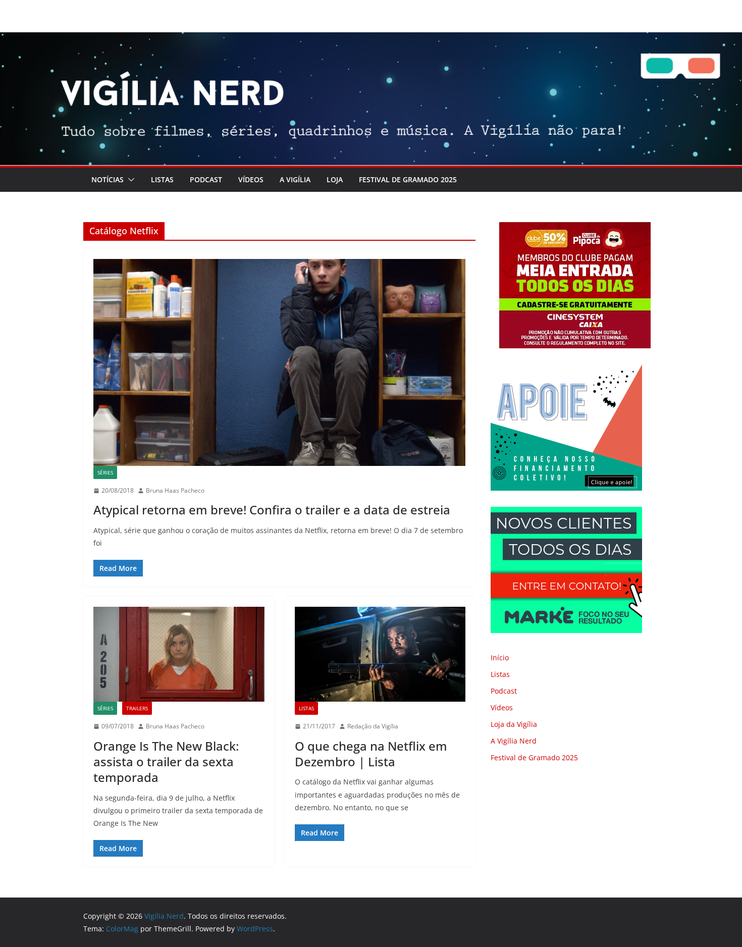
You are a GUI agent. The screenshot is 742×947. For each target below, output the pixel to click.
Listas (162, 179)
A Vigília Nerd (514, 741)
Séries (105, 472)
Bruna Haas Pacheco (175, 490)
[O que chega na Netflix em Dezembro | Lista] (380, 654)
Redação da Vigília (372, 726)
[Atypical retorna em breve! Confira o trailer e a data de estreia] (279, 362)
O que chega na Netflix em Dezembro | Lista (371, 754)
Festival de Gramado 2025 (408, 179)
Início (500, 657)
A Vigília (295, 179)
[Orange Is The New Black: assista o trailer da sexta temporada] (178, 654)
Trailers (137, 708)
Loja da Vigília (514, 724)
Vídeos (250, 179)
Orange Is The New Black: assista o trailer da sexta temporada (166, 761)
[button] (129, 180)
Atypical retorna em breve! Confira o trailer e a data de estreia (271, 509)
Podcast (206, 179)
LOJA (335, 179)
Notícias (107, 179)
